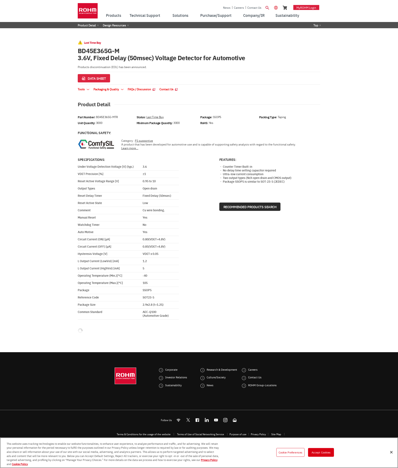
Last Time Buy (155, 117)
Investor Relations (176, 377)
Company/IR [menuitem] (254, 15)
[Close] (391, 452)
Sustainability (173, 385)
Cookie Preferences (290, 452)
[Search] (267, 7)
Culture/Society (216, 377)
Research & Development (222, 369)
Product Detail (87, 25)
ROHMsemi (188, 420)
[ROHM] (88, 12)
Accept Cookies (321, 452)
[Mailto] (234, 420)
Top (315, 25)
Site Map (276, 434)
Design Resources (114, 25)
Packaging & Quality (106, 89)
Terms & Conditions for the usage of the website (144, 434)
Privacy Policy (258, 434)
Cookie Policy (20, 464)
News (227, 7)
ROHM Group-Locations (262, 385)
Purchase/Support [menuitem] (216, 15)
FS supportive (144, 140)
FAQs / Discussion (140, 89)
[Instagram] (225, 420)
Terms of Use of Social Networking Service (200, 434)
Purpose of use (237, 434)
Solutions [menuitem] (180, 15)
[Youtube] (216, 420)
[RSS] (178, 420)
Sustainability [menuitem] (287, 15)
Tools (81, 89)
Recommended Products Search (250, 206)
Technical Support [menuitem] (145, 15)
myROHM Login (306, 7)
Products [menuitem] (113, 15)
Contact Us (254, 7)
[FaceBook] (197, 420)
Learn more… (129, 148)
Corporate (171, 369)
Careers (239, 7)
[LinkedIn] (206, 420)
